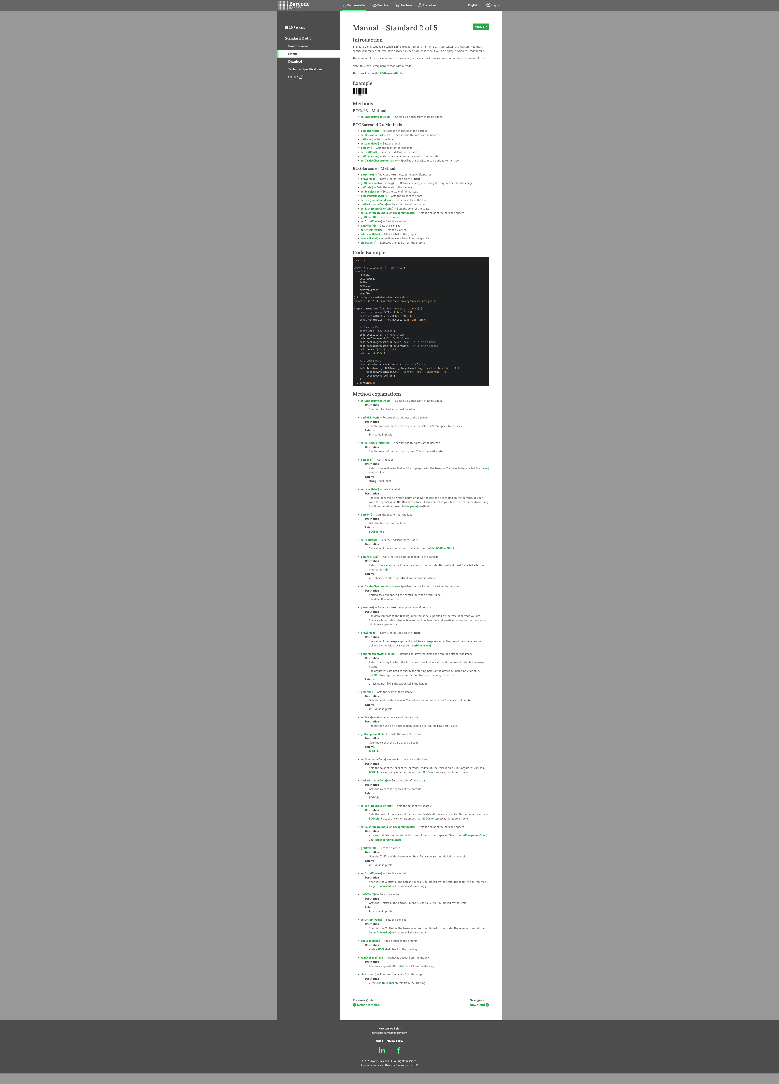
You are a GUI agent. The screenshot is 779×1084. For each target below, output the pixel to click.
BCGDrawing (382, 675)
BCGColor (428, 772)
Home (379, 1040)
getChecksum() (370, 156)
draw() (368, 179)
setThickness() (375, 135)
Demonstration (298, 46)
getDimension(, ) (378, 183)
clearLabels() (368, 242)
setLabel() (370, 143)
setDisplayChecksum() (379, 160)
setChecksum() (376, 117)
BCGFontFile (443, 548)
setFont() (369, 152)
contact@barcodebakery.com (389, 1033)
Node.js (480, 27)
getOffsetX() (368, 217)
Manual (293, 54)
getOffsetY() (368, 225)
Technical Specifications (305, 69)
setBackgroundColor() (377, 208)
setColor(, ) (388, 213)
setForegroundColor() (377, 200)
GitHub (293, 77)
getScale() (367, 187)
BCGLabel (398, 966)
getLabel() (367, 139)
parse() (367, 174)
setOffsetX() (371, 221)
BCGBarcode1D (389, 73)
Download (295, 61)
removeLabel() (372, 238)
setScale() (370, 191)
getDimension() (421, 645)
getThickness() (370, 131)
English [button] (473, 5)
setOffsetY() (371, 230)
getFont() (366, 148)
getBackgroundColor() (374, 204)
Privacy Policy (394, 1040)
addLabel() (370, 234)
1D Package (297, 27)
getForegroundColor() (374, 196)
